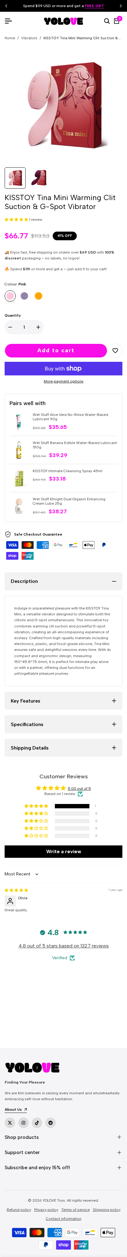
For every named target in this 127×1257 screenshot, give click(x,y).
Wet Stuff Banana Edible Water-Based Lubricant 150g (75, 445)
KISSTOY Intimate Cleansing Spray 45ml (67, 471)
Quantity (13, 315)
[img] (16, 890)
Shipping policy (107, 1210)
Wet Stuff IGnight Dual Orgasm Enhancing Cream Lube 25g (69, 501)
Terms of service (75, 1210)
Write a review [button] (63, 851)
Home (10, 38)
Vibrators (29, 38)
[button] (17, 219)
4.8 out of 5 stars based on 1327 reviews (63, 946)
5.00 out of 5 (79, 788)
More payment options (64, 381)
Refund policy (19, 1210)
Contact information (63, 1218)
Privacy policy (46, 1210)
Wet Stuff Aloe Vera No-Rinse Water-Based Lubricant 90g (70, 417)
